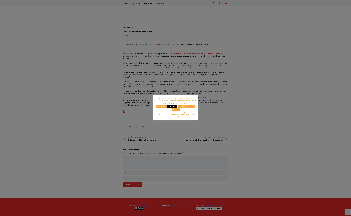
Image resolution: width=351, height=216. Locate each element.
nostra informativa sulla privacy (186, 106)
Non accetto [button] (176, 109)
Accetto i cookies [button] (161, 106)
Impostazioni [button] (172, 106)
